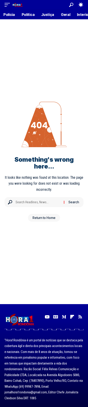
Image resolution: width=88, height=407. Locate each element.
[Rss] (80, 316)
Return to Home (44, 218)
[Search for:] (38, 202)
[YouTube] (47, 316)
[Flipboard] (72, 316)
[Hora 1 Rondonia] (17, 5)
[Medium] (64, 316)
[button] (8, 5)
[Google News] (55, 316)
